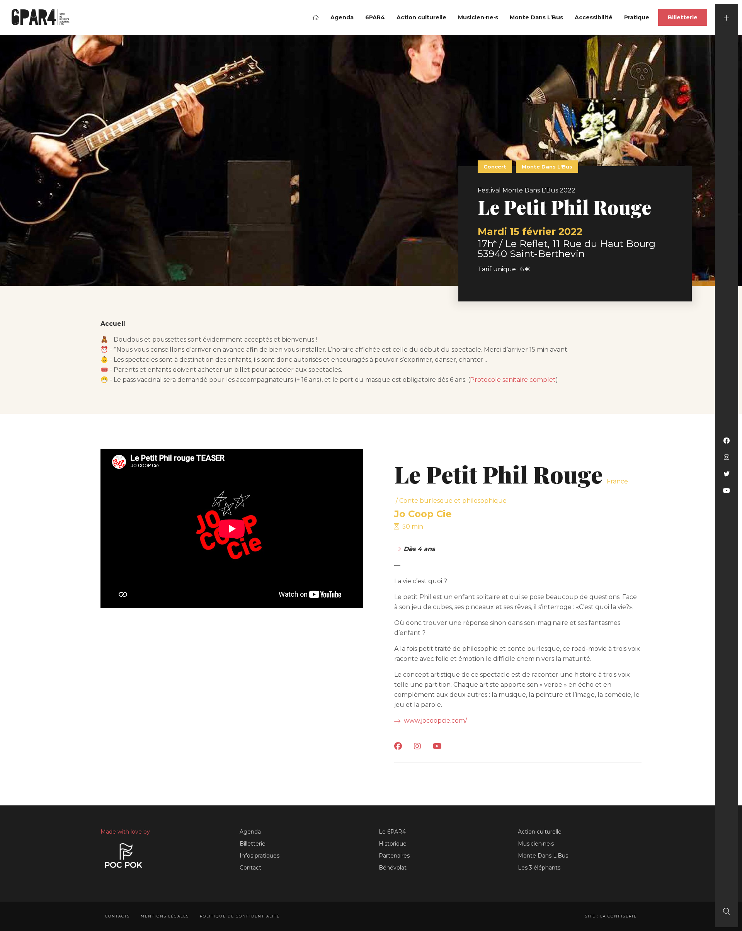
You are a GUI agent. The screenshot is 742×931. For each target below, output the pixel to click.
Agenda (342, 17)
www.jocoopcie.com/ (434, 720)
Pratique (636, 17)
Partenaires (394, 855)
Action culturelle (421, 17)
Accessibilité (594, 17)
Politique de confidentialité (240, 916)
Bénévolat (393, 867)
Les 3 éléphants (539, 867)
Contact (250, 867)
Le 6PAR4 (392, 831)
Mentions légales (165, 916)
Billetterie (683, 17)
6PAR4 (375, 17)
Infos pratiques (259, 855)
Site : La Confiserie (611, 916)
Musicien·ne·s (478, 17)
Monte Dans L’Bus (536, 17)
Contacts (117, 916)
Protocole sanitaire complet (513, 379)
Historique (393, 843)
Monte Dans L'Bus (543, 855)
